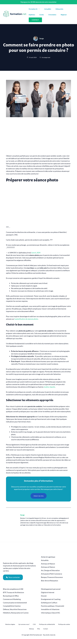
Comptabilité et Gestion (12, 606)
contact (35, 20)
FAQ (38, 629)
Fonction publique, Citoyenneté (52, 606)
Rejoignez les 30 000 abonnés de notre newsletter (39, 2)
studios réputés (49, 387)
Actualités (47, 9)
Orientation (52, 14)
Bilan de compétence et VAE (13, 589)
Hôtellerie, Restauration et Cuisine (15, 613)
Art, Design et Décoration (50, 570)
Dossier (44, 596)
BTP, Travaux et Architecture (13, 592)
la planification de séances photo (26, 319)
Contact (45, 629)
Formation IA (33, 9)
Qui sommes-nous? (23, 624)
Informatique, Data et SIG (50, 613)
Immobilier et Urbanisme (50, 609)
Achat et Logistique (48, 557)
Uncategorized (46, 57)
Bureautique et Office (11, 596)
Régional (63, 14)
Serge (22, 515)
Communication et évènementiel (15, 603)
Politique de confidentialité (47, 624)
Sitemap (31, 629)
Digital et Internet (47, 592)
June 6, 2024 (35, 253)
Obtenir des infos (39, 496)
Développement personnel (50, 589)
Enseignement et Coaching (50, 599)
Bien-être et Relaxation (49, 581)
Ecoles (42, 14)
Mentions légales (10, 624)
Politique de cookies (64, 624)
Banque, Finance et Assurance (52, 577)
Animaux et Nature (48, 564)
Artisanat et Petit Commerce (51, 574)
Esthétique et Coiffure (49, 603)
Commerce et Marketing (12, 599)
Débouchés (59, 9)
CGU (34, 624)
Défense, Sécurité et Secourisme (14, 609)
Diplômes (32, 14)
